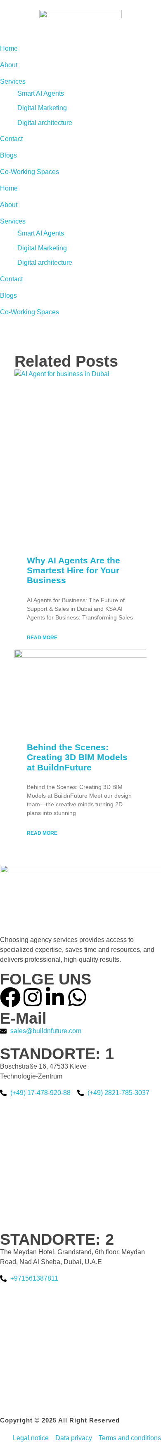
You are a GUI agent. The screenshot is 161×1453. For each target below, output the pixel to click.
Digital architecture (44, 262)
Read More (42, 638)
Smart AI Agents (40, 233)
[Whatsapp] (77, 997)
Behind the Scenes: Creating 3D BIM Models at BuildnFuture (77, 757)
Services (13, 221)
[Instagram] (32, 997)
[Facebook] (10, 997)
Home (9, 188)
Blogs (8, 295)
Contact (11, 279)
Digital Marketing (42, 248)
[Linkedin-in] (55, 997)
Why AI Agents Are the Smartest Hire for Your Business (73, 570)
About (8, 204)
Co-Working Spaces (29, 312)
